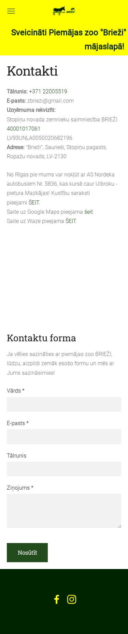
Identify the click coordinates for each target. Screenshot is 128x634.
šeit (88, 212)
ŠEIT (71, 221)
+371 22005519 (48, 91)
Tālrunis (16, 455)
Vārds (16, 390)
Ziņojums (20, 488)
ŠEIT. (34, 202)
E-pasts (18, 423)
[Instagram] (72, 599)
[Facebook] (56, 599)
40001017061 (24, 129)
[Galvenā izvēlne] (11, 11)
